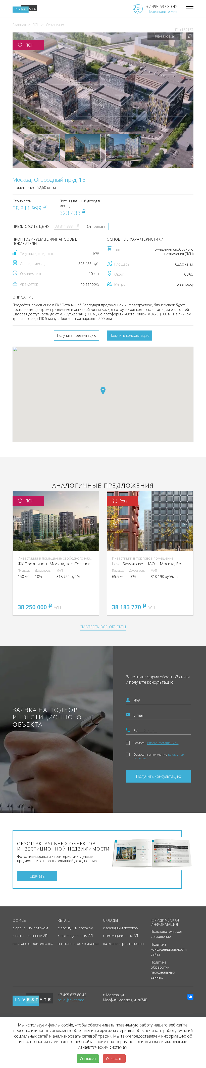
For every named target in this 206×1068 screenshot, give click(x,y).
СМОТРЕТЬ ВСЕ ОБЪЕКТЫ (103, 626)
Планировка (164, 36)
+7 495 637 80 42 (161, 6)
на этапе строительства (33, 943)
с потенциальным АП (30, 935)
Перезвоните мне (162, 11)
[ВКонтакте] (190, 997)
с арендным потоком (30, 928)
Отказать (114, 1058)
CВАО (188, 274)
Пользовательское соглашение (166, 934)
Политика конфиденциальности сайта (169, 949)
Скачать (37, 876)
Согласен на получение (158, 756)
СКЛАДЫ (110, 920)
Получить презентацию (76, 335)
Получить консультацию (129, 335)
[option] (103, 100)
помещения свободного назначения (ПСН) (172, 251)
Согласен (156, 743)
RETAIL (64, 920)
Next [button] (91, 522)
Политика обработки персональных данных (163, 970)
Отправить (96, 226)
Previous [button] (22, 522)
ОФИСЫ (20, 920)
